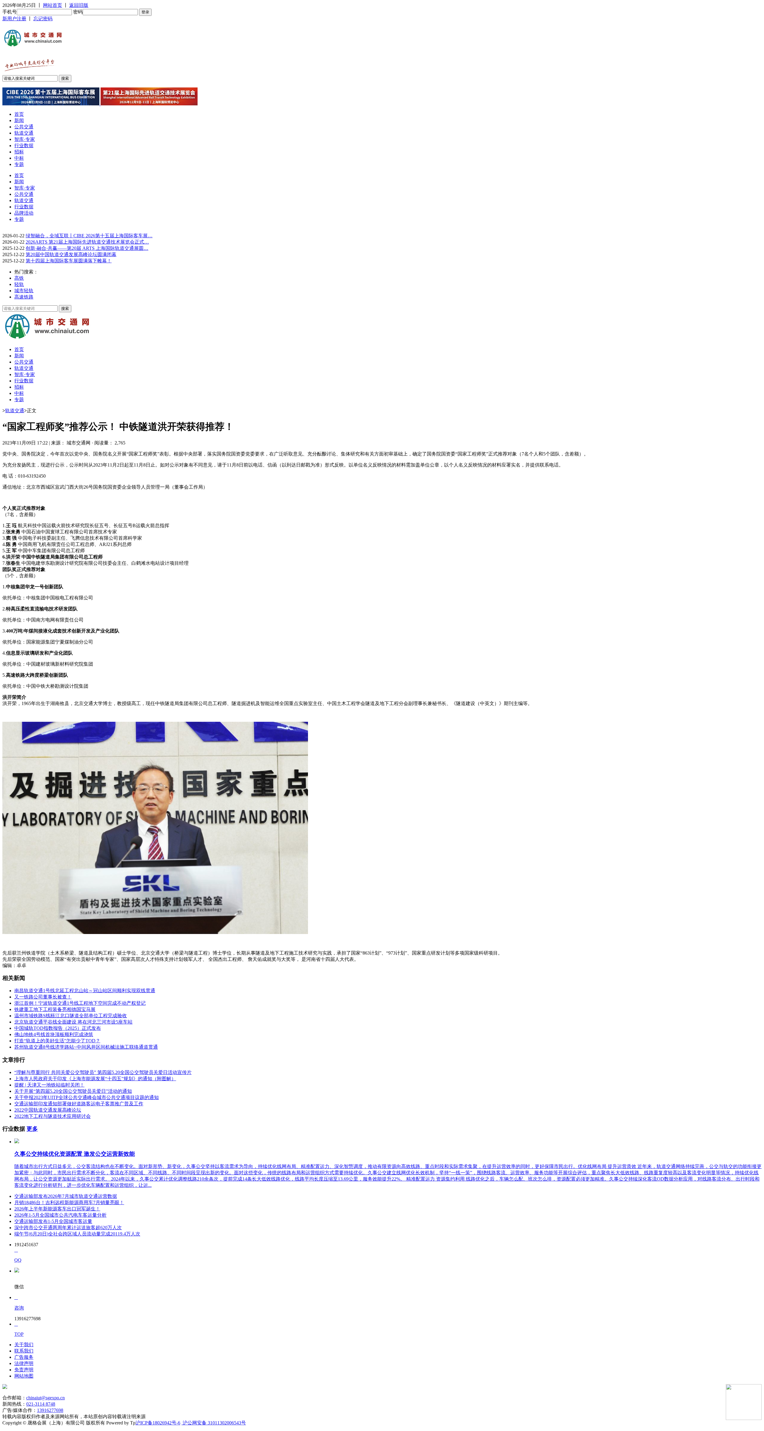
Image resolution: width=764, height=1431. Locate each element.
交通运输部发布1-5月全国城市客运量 (53, 1221)
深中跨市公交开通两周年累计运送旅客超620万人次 (68, 1227)
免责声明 (23, 1369)
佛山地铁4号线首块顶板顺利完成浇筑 (53, 1034)
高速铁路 (23, 296)
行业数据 (23, 145)
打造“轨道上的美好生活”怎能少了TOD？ (57, 1040)
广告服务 (23, 1357)
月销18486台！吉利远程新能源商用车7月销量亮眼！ (69, 1202)
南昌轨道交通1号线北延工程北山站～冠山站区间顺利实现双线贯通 (84, 990)
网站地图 (23, 1375)
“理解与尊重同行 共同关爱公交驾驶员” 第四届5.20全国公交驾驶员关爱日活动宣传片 (103, 1072)
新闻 (19, 120)
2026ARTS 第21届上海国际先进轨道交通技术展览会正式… (87, 241)
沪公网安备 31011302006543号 (213, 1422)
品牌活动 (23, 213)
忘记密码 (43, 18)
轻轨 (19, 284)
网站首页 (52, 5)
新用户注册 (14, 18)
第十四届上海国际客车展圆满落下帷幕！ (69, 260)
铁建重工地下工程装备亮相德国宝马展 (55, 1009)
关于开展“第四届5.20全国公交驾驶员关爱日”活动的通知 (73, 1091)
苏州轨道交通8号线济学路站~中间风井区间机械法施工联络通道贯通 (86, 1047)
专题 (19, 164)
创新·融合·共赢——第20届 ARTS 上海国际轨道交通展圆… (87, 248)
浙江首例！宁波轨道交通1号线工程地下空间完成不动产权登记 (80, 1003)
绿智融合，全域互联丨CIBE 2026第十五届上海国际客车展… (89, 235)
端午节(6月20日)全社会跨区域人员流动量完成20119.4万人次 (77, 1233)
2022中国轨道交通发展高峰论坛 (47, 1110)
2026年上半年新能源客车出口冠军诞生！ (57, 1208)
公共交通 (23, 126)
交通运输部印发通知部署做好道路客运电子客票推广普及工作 (78, 1103)
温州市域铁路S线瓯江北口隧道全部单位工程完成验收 (70, 1015)
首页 (19, 114)
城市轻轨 (23, 290)
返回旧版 (78, 5)
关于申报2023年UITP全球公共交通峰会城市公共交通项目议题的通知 (86, 1097)
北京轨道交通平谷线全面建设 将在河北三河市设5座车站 (73, 1021)
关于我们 (23, 1344)
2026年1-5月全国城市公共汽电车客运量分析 (60, 1215)
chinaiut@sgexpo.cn (45, 1397)
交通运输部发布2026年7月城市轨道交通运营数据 (65, 1196)
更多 (32, 1129)
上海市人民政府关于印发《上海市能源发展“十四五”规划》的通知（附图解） (95, 1078)
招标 (19, 151)
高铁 (19, 278)
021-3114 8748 (40, 1404)
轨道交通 (23, 133)
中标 (19, 158)
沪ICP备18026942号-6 (157, 1422)
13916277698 (50, 1410)
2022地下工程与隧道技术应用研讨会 (52, 1116)
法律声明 (23, 1363)
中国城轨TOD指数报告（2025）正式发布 (57, 1028)
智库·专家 (24, 139)
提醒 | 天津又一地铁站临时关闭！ (49, 1084)
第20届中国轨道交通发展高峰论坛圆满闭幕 (71, 254)
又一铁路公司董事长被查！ (43, 996)
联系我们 (23, 1350)
